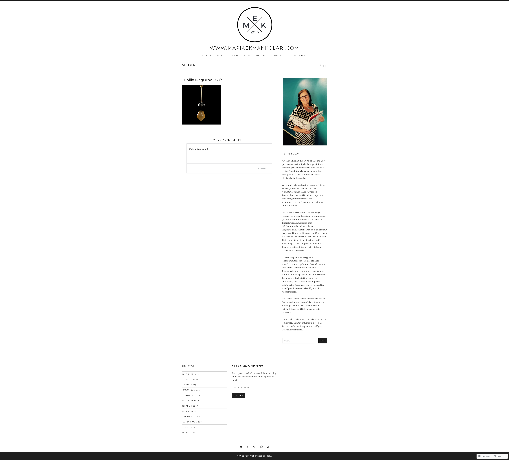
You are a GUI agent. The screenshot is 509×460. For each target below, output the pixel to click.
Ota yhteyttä (281, 56)
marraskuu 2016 (192, 422)
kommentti (262, 168)
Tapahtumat (262, 56)
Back (324, 65)
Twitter (241, 447)
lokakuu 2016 (190, 427)
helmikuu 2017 (190, 411)
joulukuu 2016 (191, 417)
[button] (304, 112)
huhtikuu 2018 (190, 401)
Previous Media (320, 65)
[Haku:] (304, 340)
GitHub (261, 447)
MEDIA (247, 56)
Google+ (254, 447)
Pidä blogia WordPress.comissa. (254, 456)
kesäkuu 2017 (190, 406)
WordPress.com (268, 447)
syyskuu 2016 (190, 432)
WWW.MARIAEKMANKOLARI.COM (254, 48)
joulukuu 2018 (191, 390)
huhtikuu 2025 (190, 374)
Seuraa (238, 395)
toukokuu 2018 (191, 395)
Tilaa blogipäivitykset (248, 366)
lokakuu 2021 (190, 379)
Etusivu (206, 56)
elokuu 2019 (189, 385)
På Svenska (300, 56)
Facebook (247, 447)
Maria (235, 56)
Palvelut (221, 56)
